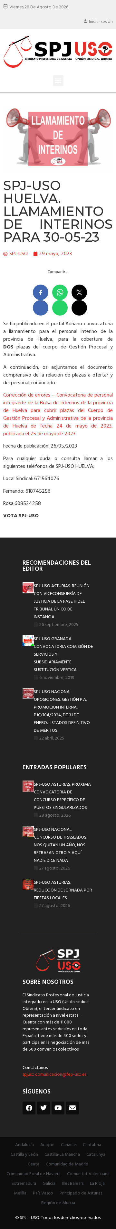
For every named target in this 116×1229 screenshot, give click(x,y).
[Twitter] (43, 1108)
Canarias (68, 1145)
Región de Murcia (58, 1203)
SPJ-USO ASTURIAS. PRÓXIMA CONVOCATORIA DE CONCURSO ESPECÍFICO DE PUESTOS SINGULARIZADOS (62, 796)
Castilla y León (24, 1154)
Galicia (49, 1183)
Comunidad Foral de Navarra (33, 1174)
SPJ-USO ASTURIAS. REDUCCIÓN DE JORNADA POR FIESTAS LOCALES (63, 890)
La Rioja (97, 1183)
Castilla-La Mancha (62, 1154)
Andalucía (24, 1145)
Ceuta (33, 1164)
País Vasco (43, 1193)
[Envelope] (72, 1108)
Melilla (20, 1193)
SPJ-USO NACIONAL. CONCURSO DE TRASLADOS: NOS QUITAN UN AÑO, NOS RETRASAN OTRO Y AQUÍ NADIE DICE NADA (60, 845)
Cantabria (92, 1145)
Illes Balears (72, 1183)
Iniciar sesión (101, 21)
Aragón (47, 1145)
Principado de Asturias (81, 1193)
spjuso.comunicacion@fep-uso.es (54, 1074)
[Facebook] (29, 1108)
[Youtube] (58, 1108)
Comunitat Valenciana (88, 1174)
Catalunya (95, 1154)
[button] (58, 80)
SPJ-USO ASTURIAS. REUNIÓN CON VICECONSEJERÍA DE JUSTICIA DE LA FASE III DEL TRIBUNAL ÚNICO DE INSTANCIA (62, 601)
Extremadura (24, 1183)
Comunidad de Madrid (67, 1164)
